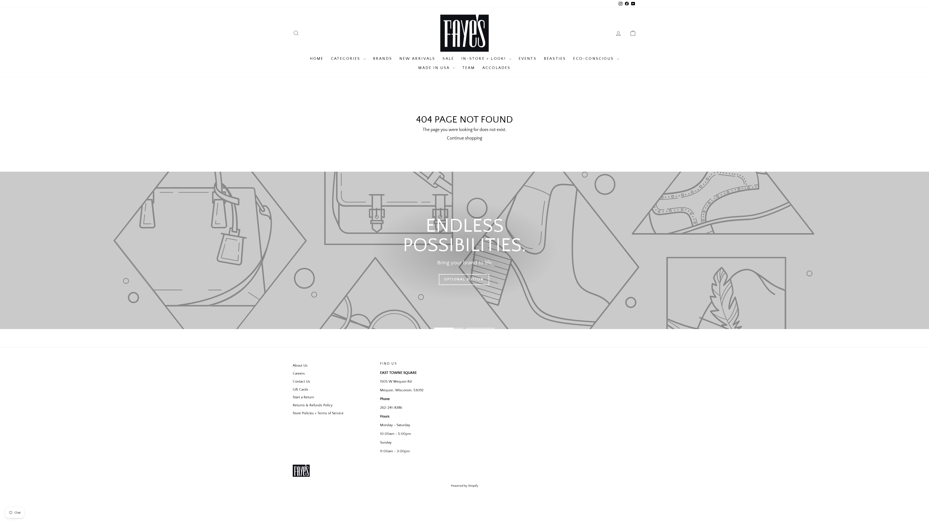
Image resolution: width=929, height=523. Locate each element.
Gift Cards (300, 389)
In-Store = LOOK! (484, 58)
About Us (300, 365)
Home (317, 58)
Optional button (464, 279)
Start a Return (303, 397)
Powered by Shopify (464, 485)
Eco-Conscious (594, 58)
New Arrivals (417, 58)
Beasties (555, 58)
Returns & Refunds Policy (313, 405)
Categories (346, 58)
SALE (448, 58)
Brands (382, 58)
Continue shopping (464, 138)
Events (528, 58)
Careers (299, 373)
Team (468, 68)
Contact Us (301, 381)
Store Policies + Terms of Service (318, 413)
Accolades (496, 68)
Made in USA (434, 68)
